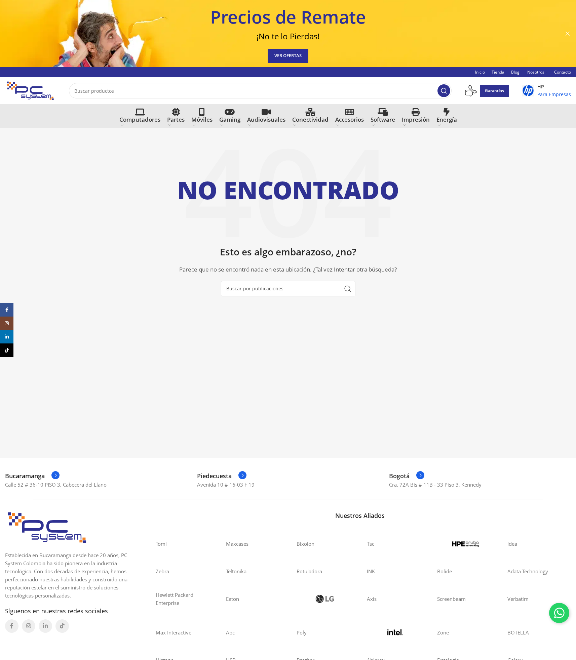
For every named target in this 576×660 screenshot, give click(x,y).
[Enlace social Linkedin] (45, 626)
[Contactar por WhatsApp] (559, 613)
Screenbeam (451, 598)
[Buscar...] (443, 90)
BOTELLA (518, 632)
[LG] (325, 599)
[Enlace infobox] (546, 90)
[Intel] (395, 632)
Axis (372, 598)
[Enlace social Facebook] (11, 626)
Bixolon (305, 543)
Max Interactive (173, 632)
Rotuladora (309, 571)
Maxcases (237, 543)
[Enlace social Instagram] (28, 626)
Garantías (494, 90)
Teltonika (236, 571)
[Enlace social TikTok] (62, 626)
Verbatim (518, 598)
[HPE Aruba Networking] (465, 544)
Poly (302, 632)
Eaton (232, 598)
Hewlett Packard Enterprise (174, 598)
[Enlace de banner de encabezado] (288, 33)
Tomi (161, 543)
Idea (512, 543)
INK (371, 571)
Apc (230, 632)
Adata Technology (527, 571)
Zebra (162, 571)
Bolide (444, 571)
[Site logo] (30, 90)
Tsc (370, 543)
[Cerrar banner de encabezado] (567, 33)
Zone (443, 632)
